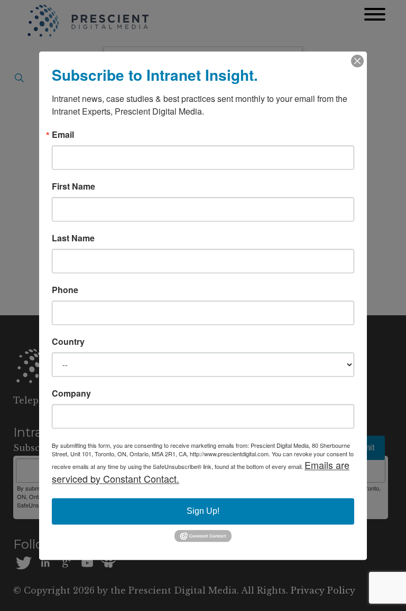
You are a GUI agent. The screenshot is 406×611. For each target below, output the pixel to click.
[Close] (357, 60)
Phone (65, 290)
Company (71, 393)
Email (63, 134)
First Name (73, 186)
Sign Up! (203, 510)
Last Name (73, 238)
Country (68, 341)
